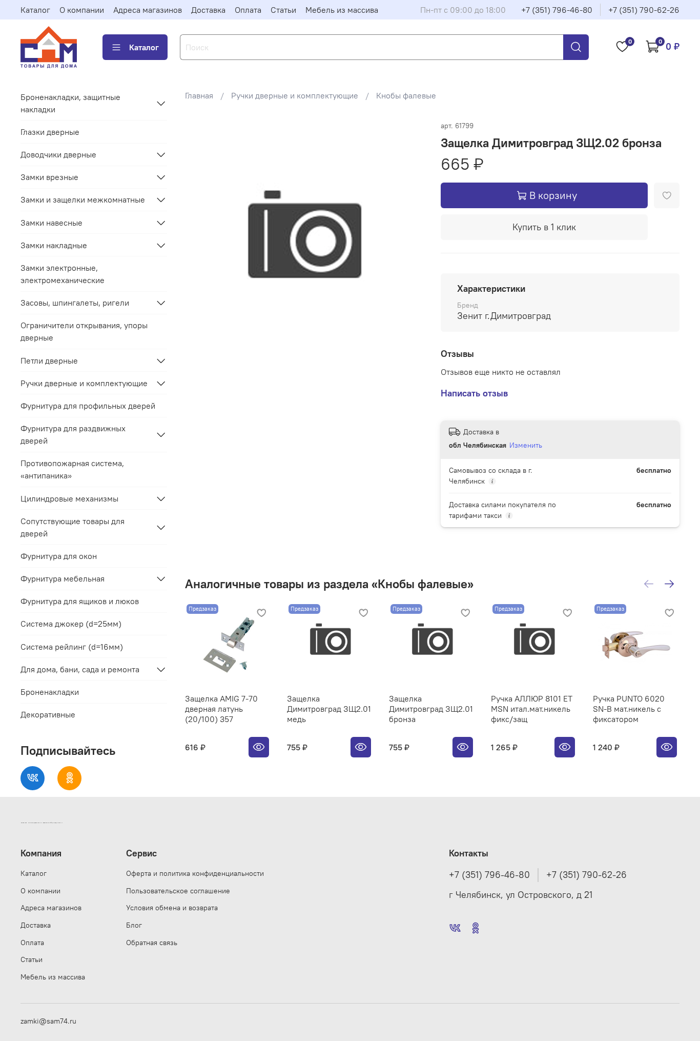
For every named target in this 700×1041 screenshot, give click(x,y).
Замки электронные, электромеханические (62, 274)
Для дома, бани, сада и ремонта (79, 669)
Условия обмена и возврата (172, 907)
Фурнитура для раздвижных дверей (73, 434)
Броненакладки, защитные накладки (70, 103)
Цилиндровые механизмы (69, 498)
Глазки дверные (49, 132)
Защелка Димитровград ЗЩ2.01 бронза (431, 708)
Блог (134, 925)
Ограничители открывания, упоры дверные (84, 331)
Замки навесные (51, 222)
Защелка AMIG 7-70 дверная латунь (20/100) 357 (221, 708)
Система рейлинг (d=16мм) (71, 647)
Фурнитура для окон (58, 556)
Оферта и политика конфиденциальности (195, 873)
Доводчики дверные (58, 154)
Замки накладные (53, 245)
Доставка (208, 10)
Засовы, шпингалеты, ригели (74, 302)
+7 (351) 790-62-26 (644, 10)
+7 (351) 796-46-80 (556, 10)
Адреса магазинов (147, 10)
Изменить (525, 445)
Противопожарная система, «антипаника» (72, 469)
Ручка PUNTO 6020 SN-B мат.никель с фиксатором (629, 708)
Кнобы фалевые (406, 95)
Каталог (35, 10)
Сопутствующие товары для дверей (72, 527)
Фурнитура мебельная (62, 578)
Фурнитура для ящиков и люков (79, 601)
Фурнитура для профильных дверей (87, 406)
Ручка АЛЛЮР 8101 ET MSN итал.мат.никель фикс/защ (531, 708)
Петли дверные (49, 360)
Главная (199, 95)
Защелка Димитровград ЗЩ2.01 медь (329, 708)
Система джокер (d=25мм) (70, 623)
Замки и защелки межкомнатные (82, 199)
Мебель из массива (341, 10)
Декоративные (47, 714)
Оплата (248, 10)
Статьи (283, 10)
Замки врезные (49, 177)
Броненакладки (49, 692)
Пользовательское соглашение (178, 890)
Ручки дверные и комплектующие (294, 95)
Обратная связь (151, 942)
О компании (81, 10)
